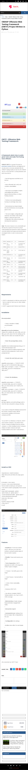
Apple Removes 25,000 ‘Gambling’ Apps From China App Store (12, 736)
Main (6, 17)
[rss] (15, 1)
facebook (23, 687)
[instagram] (19, 765)
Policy (1, 15)
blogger (14, 687)
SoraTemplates (15, 768)
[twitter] (20, 1)
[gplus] (23, 1)
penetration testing (6, 166)
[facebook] (18, 1)
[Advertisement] (14, 49)
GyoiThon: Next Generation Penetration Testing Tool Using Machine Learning (17, 742)
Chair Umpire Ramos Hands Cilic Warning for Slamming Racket (12, 747)
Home (3, 17)
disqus (18, 687)
